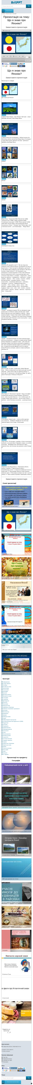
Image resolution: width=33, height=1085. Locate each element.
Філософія (5, 749)
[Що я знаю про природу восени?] (16, 568)
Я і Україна (5, 754)
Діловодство (6, 700)
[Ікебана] (10, 152)
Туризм (5, 741)
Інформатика (6, 682)
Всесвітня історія (7, 696)
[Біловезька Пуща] (16, 964)
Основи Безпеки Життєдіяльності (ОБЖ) (13, 721)
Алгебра (5, 685)
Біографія (5, 691)
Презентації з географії (11, 13)
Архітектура (6, 688)
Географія (5, 697)
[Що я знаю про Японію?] (10, 89)
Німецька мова (6, 716)
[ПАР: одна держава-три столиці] (16, 869)
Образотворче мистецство (9, 719)
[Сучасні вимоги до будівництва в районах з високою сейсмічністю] (16, 893)
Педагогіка (5, 722)
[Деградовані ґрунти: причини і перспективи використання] (16, 797)
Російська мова (7, 735)
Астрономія (6, 689)
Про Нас (5, 1057)
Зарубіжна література (8, 707)
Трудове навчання (7, 740)
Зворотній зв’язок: (12, 1046)
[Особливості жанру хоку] (10, 237)
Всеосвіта (5, 1062)
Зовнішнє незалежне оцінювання (11, 708)
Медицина (5, 713)
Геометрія (5, 699)
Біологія (5, 693)
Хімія (4, 751)
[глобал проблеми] (16, 773)
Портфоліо (5, 726)
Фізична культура (7, 748)
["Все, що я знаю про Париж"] (16, 640)
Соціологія (5, 737)
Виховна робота (7, 694)
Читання (5, 752)
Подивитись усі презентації (6, 1030)
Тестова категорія (7, 738)
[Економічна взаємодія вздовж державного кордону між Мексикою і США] (16, 821)
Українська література (8, 743)
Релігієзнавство (7, 734)
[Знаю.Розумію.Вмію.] (16, 544)
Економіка (5, 704)
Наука (4, 718)
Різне (4, 732)
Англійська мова (7, 686)
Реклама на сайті (7, 1060)
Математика (6, 711)
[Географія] (16, 940)
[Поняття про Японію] (16, 592)
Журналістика (6, 705)
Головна (3, 13)
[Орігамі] (10, 191)
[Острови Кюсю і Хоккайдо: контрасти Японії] (16, 845)
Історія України (7, 683)
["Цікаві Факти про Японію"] (16, 663)
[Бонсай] (10, 172)
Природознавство (7, 729)
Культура (5, 710)
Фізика (4, 746)
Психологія (6, 730)
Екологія (5, 702)
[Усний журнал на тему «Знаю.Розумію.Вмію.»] (16, 616)
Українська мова (7, 745)
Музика (5, 715)
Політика (5, 724)
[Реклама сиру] (16, 1012)
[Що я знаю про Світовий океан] (16, 496)
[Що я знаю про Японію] (16, 520)
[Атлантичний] (16, 988)
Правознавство (7, 727)
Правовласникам (7, 1058)
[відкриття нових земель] (16, 917)
